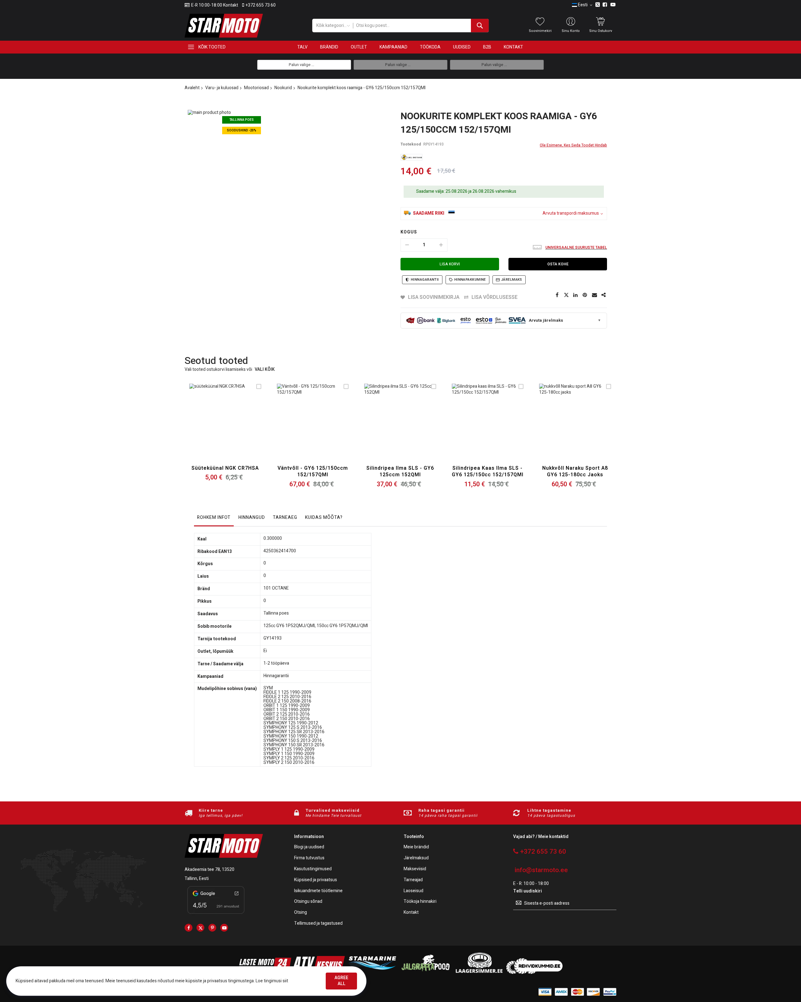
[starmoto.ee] (224, 26)
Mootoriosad (256, 87)
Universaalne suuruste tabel (576, 247)
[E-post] (594, 295)
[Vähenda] (407, 245)
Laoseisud (413, 891)
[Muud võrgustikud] (604, 295)
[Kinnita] (585, 295)
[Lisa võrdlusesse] (240, 427)
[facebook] (188, 928)
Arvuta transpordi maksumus (571, 214)
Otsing (300, 913)
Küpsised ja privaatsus (315, 880)
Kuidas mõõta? (324, 517)
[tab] (214, 519)
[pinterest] (212, 928)
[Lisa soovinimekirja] (225, 427)
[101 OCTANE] (411, 157)
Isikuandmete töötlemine (318, 891)
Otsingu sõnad (308, 902)
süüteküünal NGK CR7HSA (225, 468)
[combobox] (420, 25)
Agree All (341, 980)
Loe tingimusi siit (272, 981)
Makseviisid (415, 869)
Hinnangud (251, 517)
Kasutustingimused (313, 869)
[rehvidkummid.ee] (534, 972)
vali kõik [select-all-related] (265, 370)
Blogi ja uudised (309, 847)
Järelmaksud (416, 858)
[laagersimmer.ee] (479, 972)
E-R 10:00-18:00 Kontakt (214, 5)
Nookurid (283, 87)
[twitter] (200, 928)
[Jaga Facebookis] (557, 295)
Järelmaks (511, 279)
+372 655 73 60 (261, 5)
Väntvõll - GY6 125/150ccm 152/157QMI (313, 471)
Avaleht (192, 87)
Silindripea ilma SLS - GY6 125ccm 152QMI (400, 471)
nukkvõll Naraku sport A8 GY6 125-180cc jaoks (575, 471)
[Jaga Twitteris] (566, 295)
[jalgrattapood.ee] (425, 972)
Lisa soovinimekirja (433, 297)
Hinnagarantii (425, 279)
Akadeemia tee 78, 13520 (209, 869)
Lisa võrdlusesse (495, 297)
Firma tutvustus (309, 858)
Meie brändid (416, 847)
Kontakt (411, 913)
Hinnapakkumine (470, 279)
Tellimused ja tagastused (318, 924)
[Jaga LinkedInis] (576, 295)
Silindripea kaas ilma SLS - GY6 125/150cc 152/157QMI (487, 471)
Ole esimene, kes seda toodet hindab (573, 145)
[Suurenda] (441, 245)
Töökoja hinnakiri (420, 902)
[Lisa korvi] (210, 427)
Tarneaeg (285, 517)
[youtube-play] (224, 928)
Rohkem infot (214, 517)
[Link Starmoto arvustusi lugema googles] (216, 915)
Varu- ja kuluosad (221, 87)
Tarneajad (413, 880)
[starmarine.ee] (372, 972)
